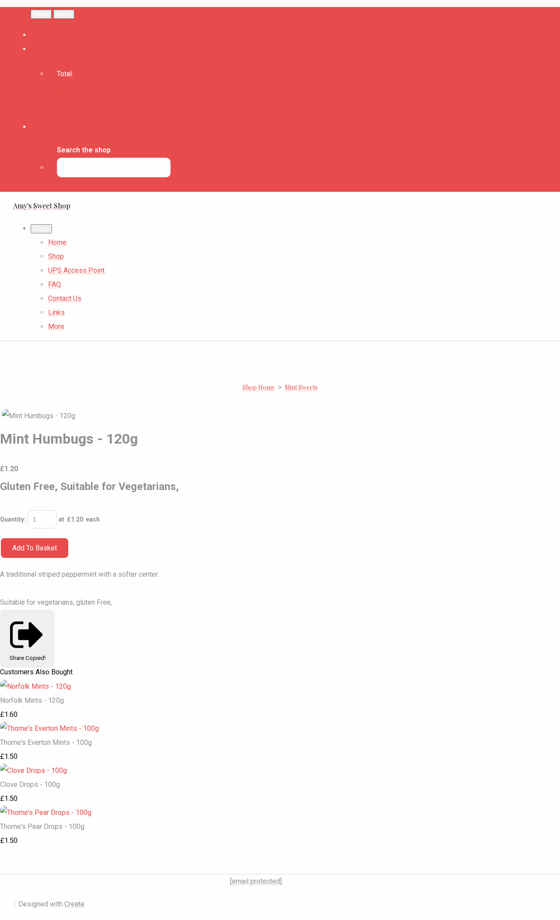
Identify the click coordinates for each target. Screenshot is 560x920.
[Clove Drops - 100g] (33, 770)
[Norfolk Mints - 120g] (35, 686)
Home (57, 242)
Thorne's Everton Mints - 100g (46, 742)
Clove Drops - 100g (30, 784)
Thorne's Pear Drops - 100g (42, 826)
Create (74, 904)
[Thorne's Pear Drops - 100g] (45, 812)
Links (56, 312)
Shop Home (258, 387)
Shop (56, 256)
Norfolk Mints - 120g (32, 700)
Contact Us (64, 298)
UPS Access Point (76, 270)
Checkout (62, 106)
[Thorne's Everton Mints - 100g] (49, 728)
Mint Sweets (301, 387)
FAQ (54, 284)
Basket (59, 92)
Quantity (12, 519)
